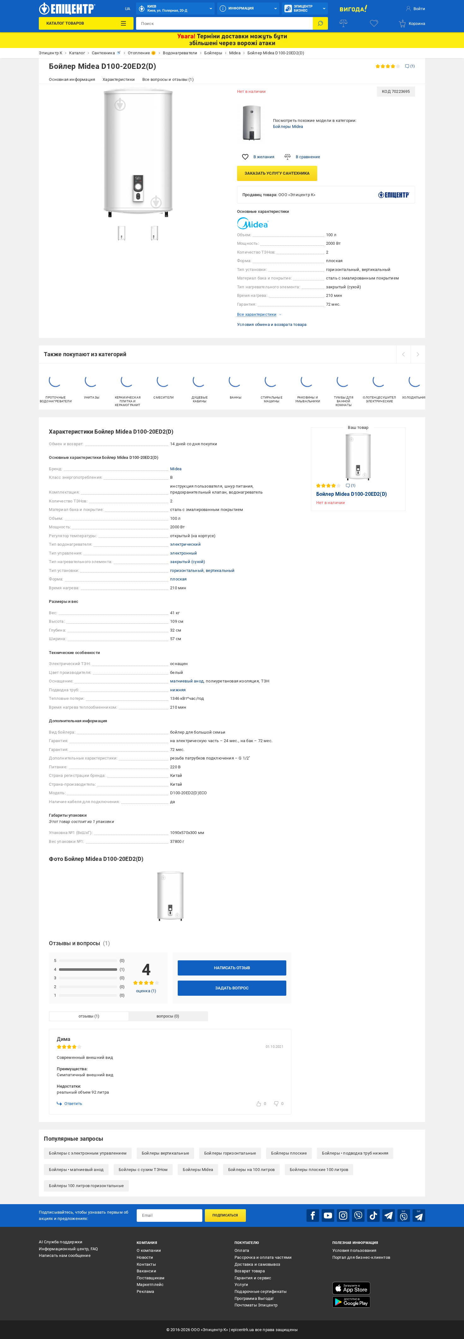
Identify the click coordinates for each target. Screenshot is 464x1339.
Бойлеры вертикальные (165, 1153)
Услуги (241, 1284)
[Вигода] (353, 9)
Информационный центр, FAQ (68, 1248)
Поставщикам (150, 1278)
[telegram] (388, 1215)
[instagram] (343, 1215)
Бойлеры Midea (288, 126)
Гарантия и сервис (253, 1278)
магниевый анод (187, 681)
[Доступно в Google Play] (351, 1302)
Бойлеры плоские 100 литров (319, 1169)
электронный (183, 553)
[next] (418, 354)
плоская (178, 579)
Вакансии (146, 1271)
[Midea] (253, 223)
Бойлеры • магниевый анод (76, 1169)
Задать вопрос (231, 988)
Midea (175, 468)
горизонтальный (187, 570)
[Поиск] (320, 23)
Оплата (242, 1250)
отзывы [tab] (86, 1016)
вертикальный (220, 570)
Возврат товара (250, 1271)
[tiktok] (373, 1215)
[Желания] (374, 23)
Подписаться (225, 1215)
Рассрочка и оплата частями (263, 1257)
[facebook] (312, 1215)
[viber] (358, 1215)
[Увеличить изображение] (218, 95)
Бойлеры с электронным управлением (88, 1153)
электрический (185, 544)
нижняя (178, 690)
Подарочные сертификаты (261, 1291)
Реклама (145, 1291)
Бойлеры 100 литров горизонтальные (86, 1185)
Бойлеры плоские (289, 1153)
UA (127, 8)
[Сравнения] (343, 23)
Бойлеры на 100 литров (251, 1169)
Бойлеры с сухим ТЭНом (143, 1169)
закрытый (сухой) (187, 561)
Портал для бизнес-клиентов (361, 1257)
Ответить (73, 1103)
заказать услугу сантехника (277, 173)
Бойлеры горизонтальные (230, 1153)
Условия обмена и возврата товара (271, 324)
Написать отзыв (232, 967)
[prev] (403, 354)
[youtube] (328, 1215)
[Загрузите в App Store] (351, 1288)
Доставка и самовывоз (257, 1264)
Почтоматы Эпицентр (256, 1305)
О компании (149, 1250)
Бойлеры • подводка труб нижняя (355, 1153)
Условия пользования (354, 1250)
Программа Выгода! (254, 1298)
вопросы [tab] (165, 1016)
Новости (145, 1257)
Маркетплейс (150, 1284)
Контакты (146, 1264)
